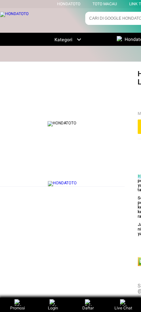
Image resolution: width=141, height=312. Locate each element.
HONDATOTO (68, 4)
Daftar (88, 307)
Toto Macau (104, 4)
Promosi (17, 307)
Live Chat (123, 307)
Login (53, 307)
